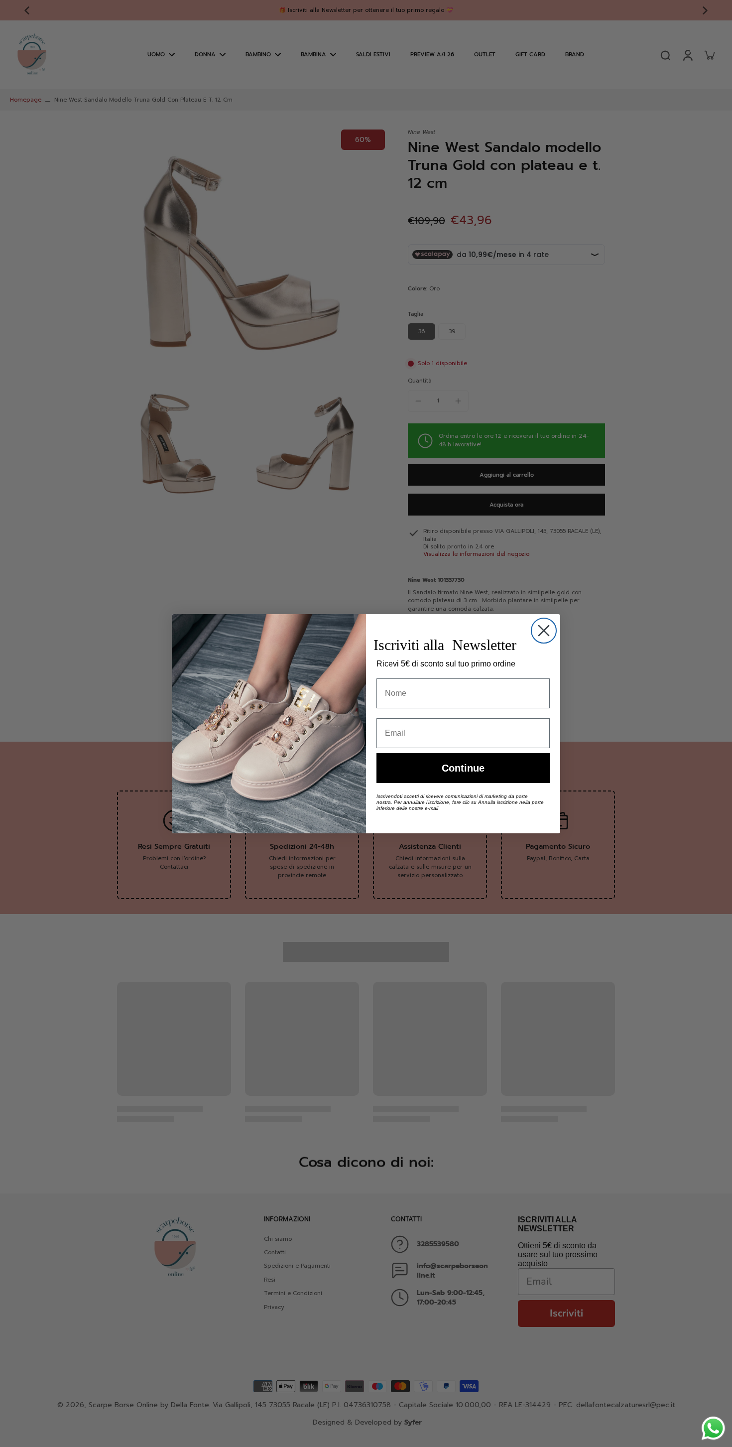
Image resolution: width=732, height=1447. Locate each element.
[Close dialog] (543, 630)
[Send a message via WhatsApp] (713, 1428)
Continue (463, 768)
